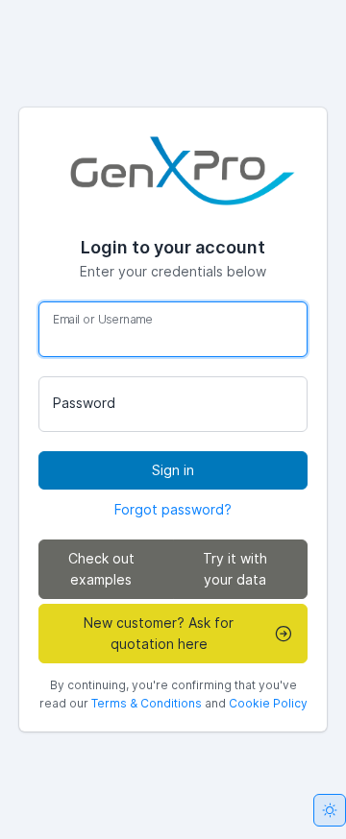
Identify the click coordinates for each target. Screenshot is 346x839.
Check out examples (101, 568)
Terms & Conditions (146, 703)
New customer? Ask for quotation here (159, 633)
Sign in (173, 470)
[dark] (329, 810)
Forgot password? (173, 509)
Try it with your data (235, 568)
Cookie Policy (268, 703)
